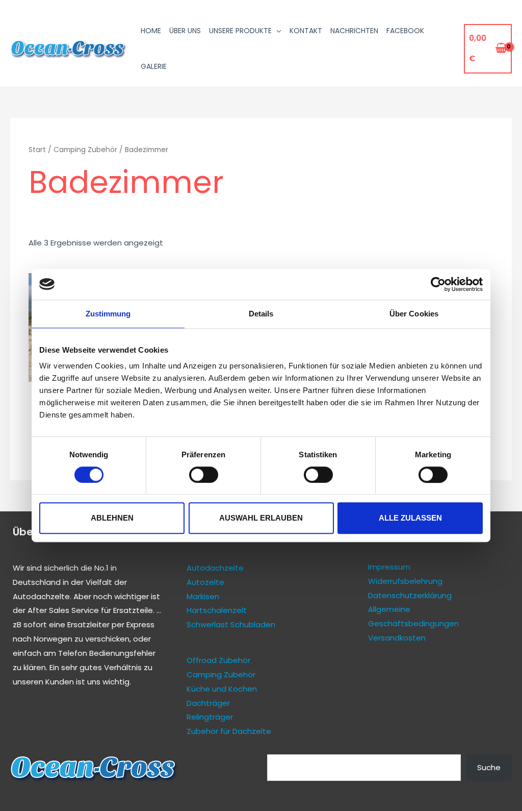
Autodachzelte (41, 596)
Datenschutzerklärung (410, 595)
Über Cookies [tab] (413, 313)
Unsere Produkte (240, 31)
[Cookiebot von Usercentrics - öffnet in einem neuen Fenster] (438, 284)
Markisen (203, 596)
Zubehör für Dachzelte (229, 731)
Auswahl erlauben (261, 517)
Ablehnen (112, 517)
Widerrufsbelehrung (405, 581)
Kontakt (306, 31)
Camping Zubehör (85, 150)
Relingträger (210, 716)
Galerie (154, 66)
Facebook (405, 31)
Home (151, 31)
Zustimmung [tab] (108, 313)
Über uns (185, 31)
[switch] (203, 474)
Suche (489, 767)
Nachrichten (354, 31)
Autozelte (205, 582)
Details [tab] (261, 313)
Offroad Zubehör (218, 660)
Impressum (389, 566)
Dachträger (208, 703)
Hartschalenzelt (217, 610)
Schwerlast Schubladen (231, 624)
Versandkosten (397, 637)
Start (37, 150)
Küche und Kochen (222, 688)
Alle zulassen (410, 517)
